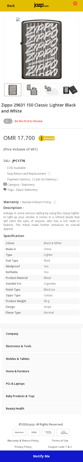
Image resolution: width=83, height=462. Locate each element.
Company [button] (12, 334)
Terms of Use (60, 440)
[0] (75, 7)
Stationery (28, 185)
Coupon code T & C (60, 446)
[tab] (41, 333)
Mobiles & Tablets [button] (18, 359)
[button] (4, 89)
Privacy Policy (23, 446)
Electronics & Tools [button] (18, 346)
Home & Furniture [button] (17, 371)
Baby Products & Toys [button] (20, 396)
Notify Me (41, 456)
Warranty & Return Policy (23, 440)
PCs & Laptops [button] (15, 384)
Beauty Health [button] (15, 408)
